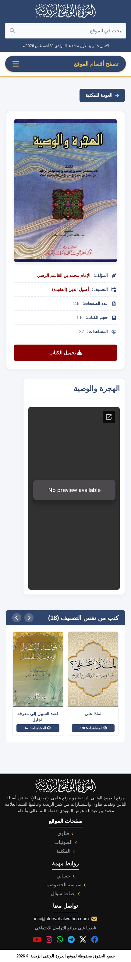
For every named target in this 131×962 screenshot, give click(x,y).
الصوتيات (63, 842)
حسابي (63, 875)
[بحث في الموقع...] (12, 31)
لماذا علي (93, 713)
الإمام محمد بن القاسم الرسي (63, 275)
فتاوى (63, 833)
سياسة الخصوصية (63, 884)
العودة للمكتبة (99, 95)
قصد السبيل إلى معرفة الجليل (37, 716)
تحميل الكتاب (63, 352)
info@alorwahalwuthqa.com (61, 918)
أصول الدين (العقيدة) (70, 289)
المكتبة (63, 851)
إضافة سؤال (63, 893)
